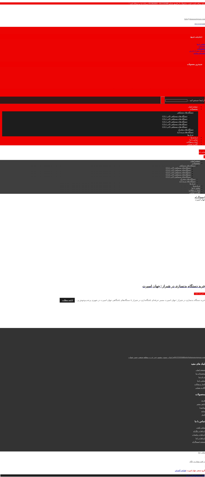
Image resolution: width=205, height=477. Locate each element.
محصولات (201, 49)
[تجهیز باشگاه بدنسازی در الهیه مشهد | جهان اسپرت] (177, 88)
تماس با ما (201, 44)
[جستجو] (163, 100)
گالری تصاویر (200, 388)
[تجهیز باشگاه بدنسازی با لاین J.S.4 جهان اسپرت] (105, 88)
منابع (203, 411)
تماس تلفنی (200, 428)
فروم (203, 401)
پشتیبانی (201, 46)
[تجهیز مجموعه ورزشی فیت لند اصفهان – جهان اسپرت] (123, 88)
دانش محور (201, 404)
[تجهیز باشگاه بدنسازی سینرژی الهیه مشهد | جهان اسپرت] (196, 88)
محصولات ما (200, 374)
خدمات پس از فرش (197, 51)
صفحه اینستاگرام (198, 442)
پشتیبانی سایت (199, 53)
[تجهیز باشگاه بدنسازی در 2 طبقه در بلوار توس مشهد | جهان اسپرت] (159, 88)
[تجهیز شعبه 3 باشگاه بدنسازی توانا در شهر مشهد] (141, 88)
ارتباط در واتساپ (198, 435)
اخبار (203, 415)
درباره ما (201, 377)
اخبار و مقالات (199, 384)
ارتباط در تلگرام (199, 431)
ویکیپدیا (202, 408)
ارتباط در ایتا (200, 438)
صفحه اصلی (200, 370)
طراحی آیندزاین (180, 471)
